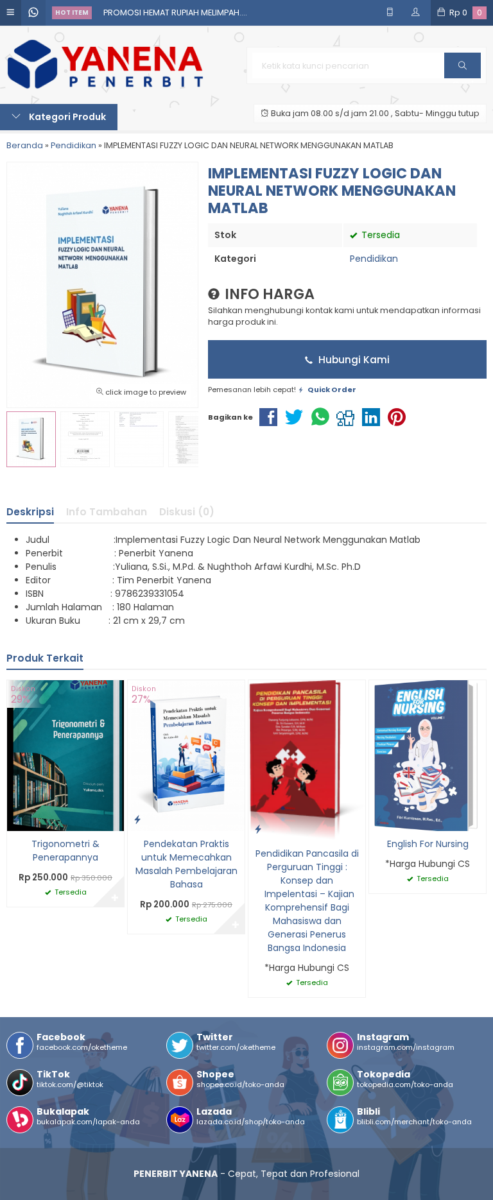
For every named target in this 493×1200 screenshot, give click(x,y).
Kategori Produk (66, 116)
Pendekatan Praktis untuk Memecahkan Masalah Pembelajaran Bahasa (186, 864)
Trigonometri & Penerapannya (65, 850)
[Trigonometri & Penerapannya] (65, 754)
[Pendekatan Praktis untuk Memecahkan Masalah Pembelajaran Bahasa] (186, 754)
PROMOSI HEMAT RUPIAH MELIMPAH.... (175, 12)
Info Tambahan (106, 512)
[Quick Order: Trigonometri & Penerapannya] (16, 819)
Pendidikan (374, 258)
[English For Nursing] (427, 754)
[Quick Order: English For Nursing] (378, 819)
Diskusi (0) (186, 512)
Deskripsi (30, 512)
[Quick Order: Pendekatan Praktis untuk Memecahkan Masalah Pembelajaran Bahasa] (137, 819)
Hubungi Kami (353, 359)
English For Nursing (428, 843)
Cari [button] (462, 77)
